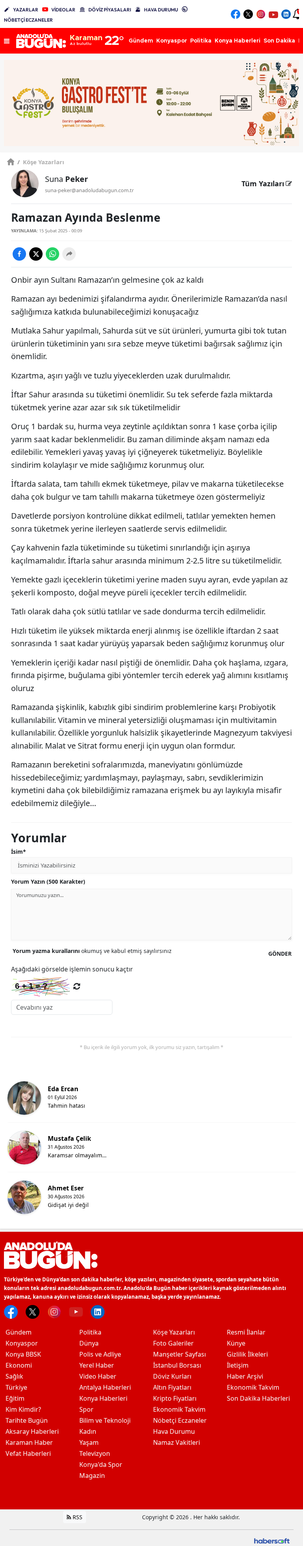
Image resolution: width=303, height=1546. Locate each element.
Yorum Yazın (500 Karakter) (48, 881)
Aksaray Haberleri (32, 1431)
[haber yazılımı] (272, 1540)
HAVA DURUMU (161, 10)
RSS (76, 1517)
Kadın (87, 1431)
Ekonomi (19, 1365)
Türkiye (16, 1387)
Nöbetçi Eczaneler (180, 1420)
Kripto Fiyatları (174, 1398)
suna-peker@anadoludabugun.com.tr (89, 190)
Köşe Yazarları (40, 162)
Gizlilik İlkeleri (247, 1354)
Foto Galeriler (173, 1343)
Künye (236, 1343)
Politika (90, 1332)
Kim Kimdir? (23, 1409)
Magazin (92, 1475)
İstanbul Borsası (177, 1365)
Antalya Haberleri (105, 1387)
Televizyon (94, 1453)
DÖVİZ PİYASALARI (109, 10)
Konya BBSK (23, 1354)
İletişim (238, 1365)
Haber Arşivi (245, 1376)
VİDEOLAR (63, 10)
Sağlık (14, 1376)
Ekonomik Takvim (179, 1409)
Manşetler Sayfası (179, 1354)
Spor (86, 1409)
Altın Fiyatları (172, 1387)
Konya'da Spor (100, 1464)
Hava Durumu (174, 1431)
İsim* (18, 851)
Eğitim (15, 1398)
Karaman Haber (29, 1442)
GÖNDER (280, 953)
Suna (66, 179)
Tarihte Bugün (27, 1420)
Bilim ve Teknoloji (105, 1420)
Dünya (89, 1343)
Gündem (19, 1332)
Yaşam (89, 1442)
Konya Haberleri (103, 1398)
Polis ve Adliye (100, 1354)
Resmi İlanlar (246, 1332)
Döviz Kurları (172, 1376)
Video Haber (97, 1376)
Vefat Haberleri (28, 1453)
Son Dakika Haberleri (258, 1398)
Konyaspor (22, 1343)
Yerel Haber (96, 1365)
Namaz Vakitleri (176, 1442)
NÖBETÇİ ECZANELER (28, 20)
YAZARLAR (25, 10)
